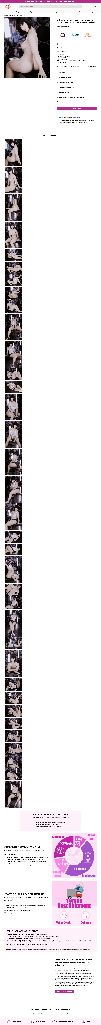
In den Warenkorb (76, 108)
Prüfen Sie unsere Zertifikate (64, 991)
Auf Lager (17, 12)
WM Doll (58, 18)
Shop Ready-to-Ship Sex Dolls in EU (14, 913)
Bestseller (24, 12)
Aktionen (10, 12)
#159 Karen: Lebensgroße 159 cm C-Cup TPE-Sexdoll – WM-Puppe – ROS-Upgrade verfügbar (17, 15)
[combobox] (50, 6)
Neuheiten (45, 12)
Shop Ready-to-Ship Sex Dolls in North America (18, 910)
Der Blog (90, 12)
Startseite (6, 15)
